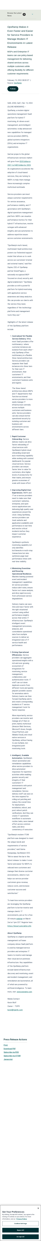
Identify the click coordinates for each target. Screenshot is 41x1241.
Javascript (8, 1059)
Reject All (20, 1230)
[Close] (38, 1208)
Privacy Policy (21, 1219)
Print (6, 1045)
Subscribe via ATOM (12, 1056)
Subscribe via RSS (11, 1052)
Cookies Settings (20, 1223)
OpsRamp (18, 83)
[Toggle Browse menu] (32, 14)
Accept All (20, 1237)
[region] (20, 1223)
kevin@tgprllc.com (15, 1010)
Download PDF (10, 1049)
